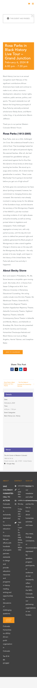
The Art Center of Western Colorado (15, 455)
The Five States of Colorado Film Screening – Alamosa (24, 384)
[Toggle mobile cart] (29, 4)
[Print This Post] (18, 680)
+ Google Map (10, 463)
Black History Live (9, 416)
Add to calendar (13, 352)
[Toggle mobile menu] (33, 4)
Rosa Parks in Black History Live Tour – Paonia (9, 383)
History (18, 416)
